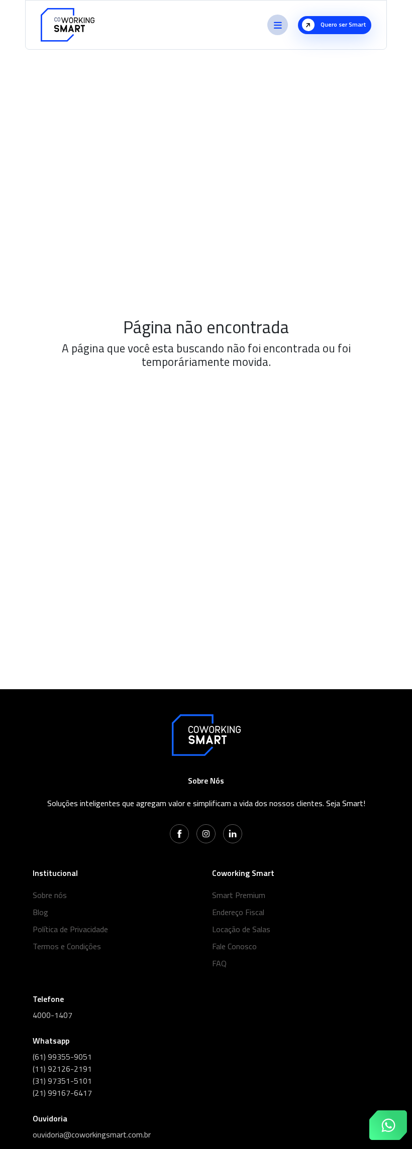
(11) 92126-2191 (62, 1069)
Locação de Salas (241, 929)
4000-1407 (52, 1015)
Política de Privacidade (70, 929)
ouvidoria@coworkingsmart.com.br (92, 1134)
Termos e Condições (67, 946)
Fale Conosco (234, 946)
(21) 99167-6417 (62, 1093)
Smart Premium (238, 895)
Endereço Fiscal (238, 912)
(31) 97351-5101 (62, 1081)
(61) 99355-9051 (62, 1057)
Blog (40, 912)
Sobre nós (50, 895)
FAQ (219, 963)
